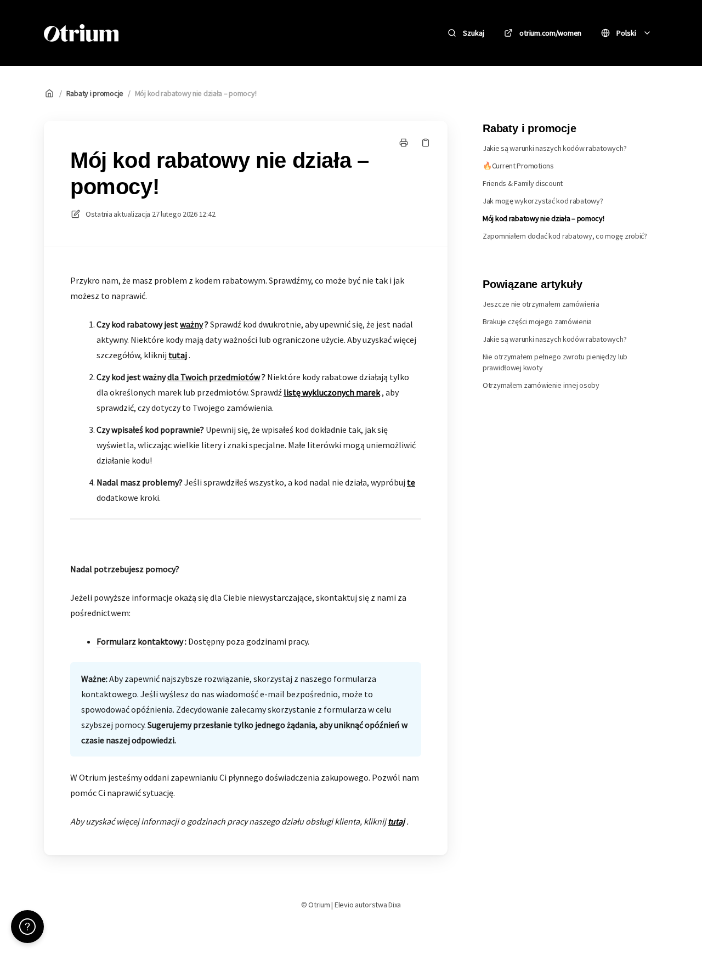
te (411, 482)
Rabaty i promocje (94, 93)
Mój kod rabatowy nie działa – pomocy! (196, 93)
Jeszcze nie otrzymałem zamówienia (541, 304)
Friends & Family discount (523, 183)
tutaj (177, 354)
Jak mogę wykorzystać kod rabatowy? (543, 201)
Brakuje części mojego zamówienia (537, 321)
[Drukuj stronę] (403, 142)
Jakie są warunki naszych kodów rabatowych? (554, 148)
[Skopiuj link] (425, 142)
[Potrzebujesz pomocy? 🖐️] (27, 926)
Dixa (394, 905)
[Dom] (81, 33)
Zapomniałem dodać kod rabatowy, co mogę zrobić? (565, 236)
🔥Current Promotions (518, 166)
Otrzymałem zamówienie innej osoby (541, 385)
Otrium (152, 32)
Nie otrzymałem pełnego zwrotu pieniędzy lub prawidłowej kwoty (555, 362)
